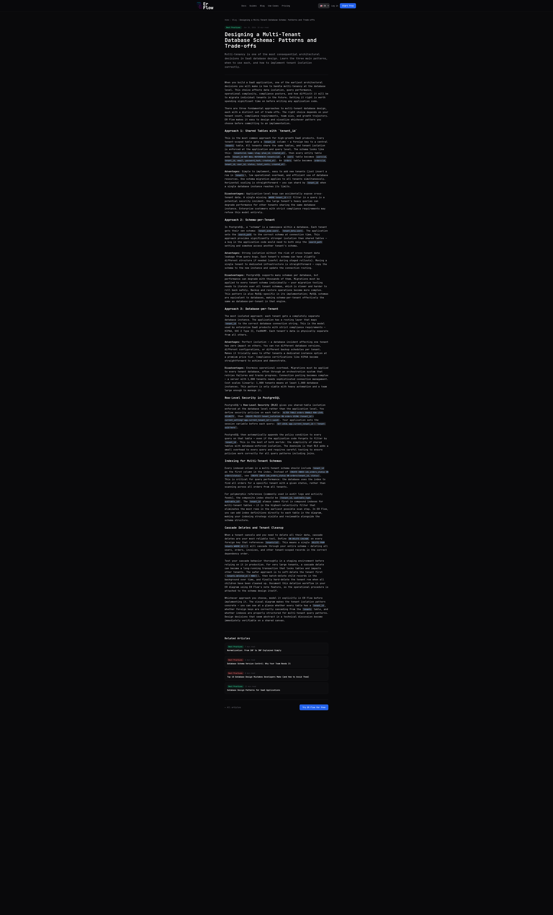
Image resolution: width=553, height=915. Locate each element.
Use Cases (273, 5)
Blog (262, 5)
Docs (244, 5)
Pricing (286, 5)
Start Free (348, 5)
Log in (334, 5)
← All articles (233, 707)
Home (227, 20)
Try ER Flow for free (313, 707)
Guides (253, 5)
